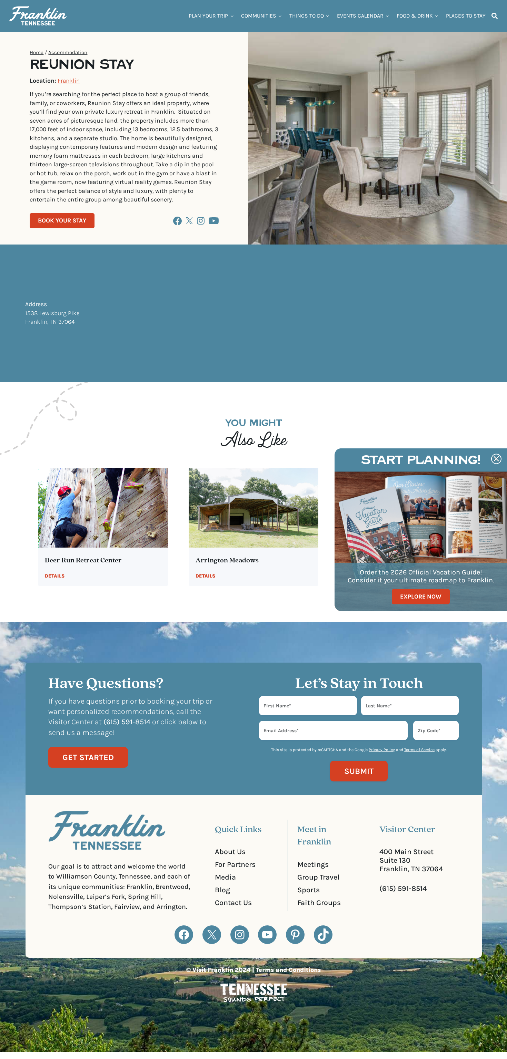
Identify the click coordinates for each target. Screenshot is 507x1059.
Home (36, 52)
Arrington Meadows (227, 560)
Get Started (88, 757)
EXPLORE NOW (420, 596)
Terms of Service (419, 749)
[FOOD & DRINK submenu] (436, 15)
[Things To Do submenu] (327, 15)
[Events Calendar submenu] (387, 15)
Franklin (69, 80)
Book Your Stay (62, 220)
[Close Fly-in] (496, 459)
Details (54, 576)
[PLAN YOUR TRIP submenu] (231, 15)
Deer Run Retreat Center (83, 560)
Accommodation (67, 52)
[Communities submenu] (279, 15)
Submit (359, 771)
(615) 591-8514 (403, 888)
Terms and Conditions (288, 969)
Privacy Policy (382, 749)
